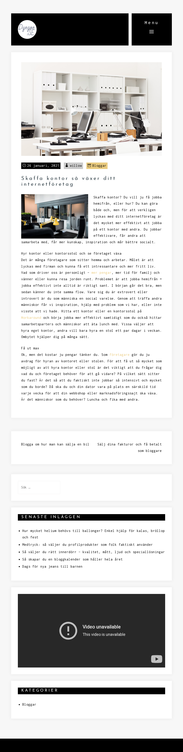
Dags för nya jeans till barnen (52, 566)
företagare (120, 354)
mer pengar (102, 272)
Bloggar (99, 165)
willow (76, 165)
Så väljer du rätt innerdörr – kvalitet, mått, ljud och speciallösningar (93, 552)
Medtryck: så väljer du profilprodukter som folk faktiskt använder (87, 544)
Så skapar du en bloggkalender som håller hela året (72, 559)
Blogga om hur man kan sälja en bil (55, 444)
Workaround (31, 317)
